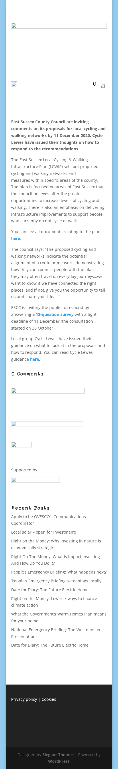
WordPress (59, 761)
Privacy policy (24, 699)
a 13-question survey (53, 314)
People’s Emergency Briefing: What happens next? (59, 572)
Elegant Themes (58, 754)
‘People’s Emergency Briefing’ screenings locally (56, 581)
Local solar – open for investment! (43, 532)
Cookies (49, 699)
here (15, 238)
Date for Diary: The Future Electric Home (49, 589)
